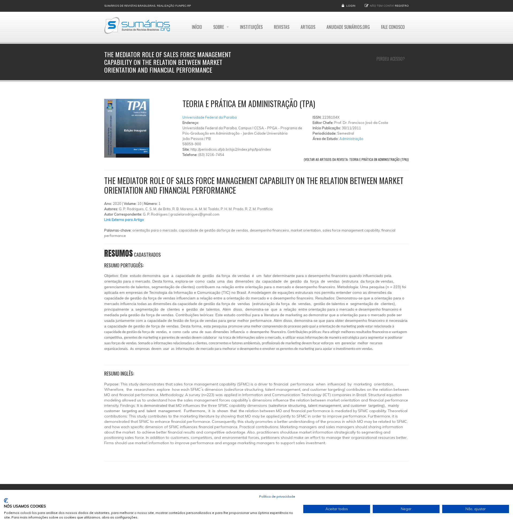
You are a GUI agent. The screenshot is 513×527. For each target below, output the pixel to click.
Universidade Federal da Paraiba (209, 117)
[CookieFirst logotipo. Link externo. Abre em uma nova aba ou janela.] (6, 500)
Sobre (219, 27)
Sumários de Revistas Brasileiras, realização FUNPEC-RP (147, 5)
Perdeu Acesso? (390, 59)
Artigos (308, 27)
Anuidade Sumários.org (348, 27)
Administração (351, 138)
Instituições (251, 27)
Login (350, 5)
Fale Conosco (393, 27)
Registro (402, 5)
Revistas (281, 27)
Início (197, 27)
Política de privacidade (277, 496)
